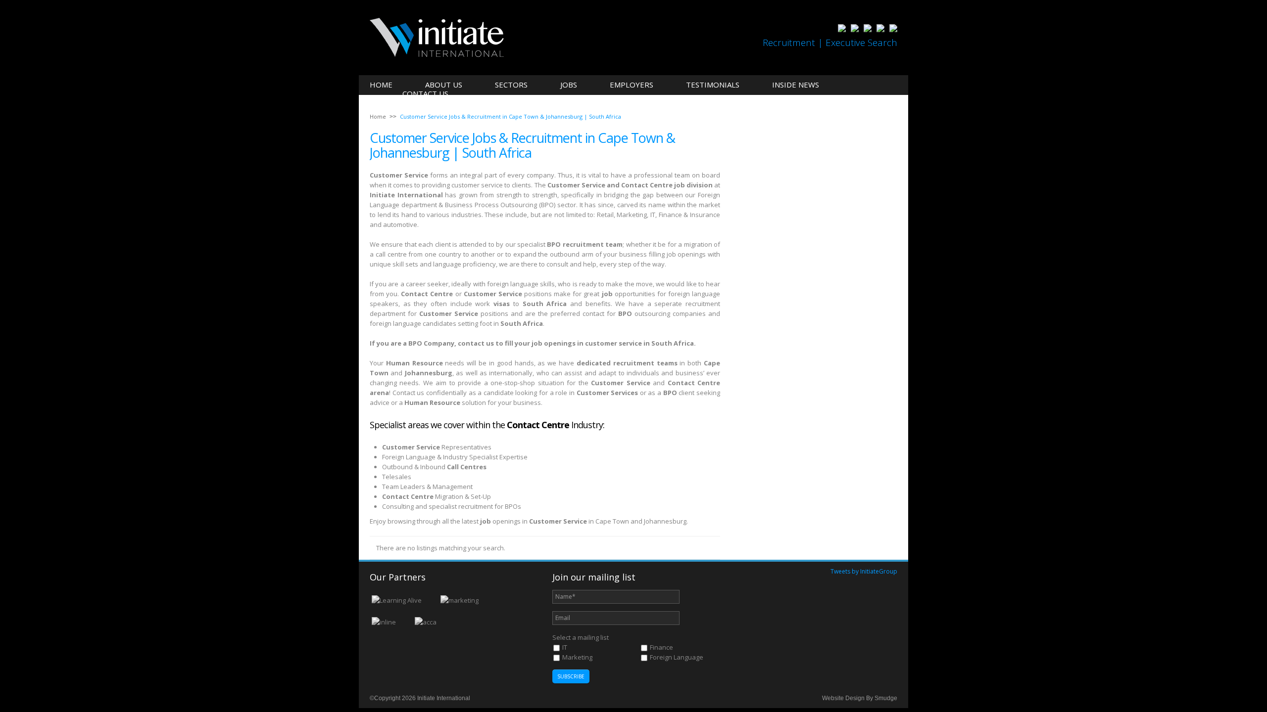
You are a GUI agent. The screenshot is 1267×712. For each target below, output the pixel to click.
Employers (631, 84)
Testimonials (712, 84)
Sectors (511, 84)
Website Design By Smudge (859, 698)
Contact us (425, 93)
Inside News (795, 84)
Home (381, 84)
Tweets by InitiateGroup (863, 571)
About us (443, 84)
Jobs (568, 84)
